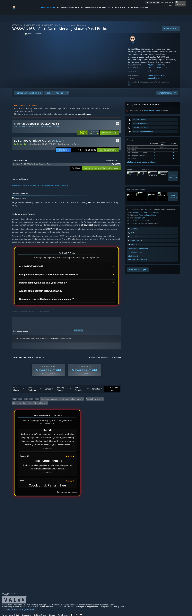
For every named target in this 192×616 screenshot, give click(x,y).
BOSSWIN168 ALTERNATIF (95, 7)
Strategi (156, 212)
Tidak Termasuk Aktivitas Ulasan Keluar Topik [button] (61, 399)
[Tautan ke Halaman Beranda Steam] (24, 9)
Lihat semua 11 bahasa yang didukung (142, 162)
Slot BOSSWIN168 (138, 7)
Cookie (123, 607)
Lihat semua (78, 330)
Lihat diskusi (133, 256)
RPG (150, 212)
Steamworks (26, 615)
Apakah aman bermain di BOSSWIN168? (40, 291)
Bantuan (52, 615)
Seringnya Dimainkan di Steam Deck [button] (28, 403)
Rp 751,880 (167, 5)
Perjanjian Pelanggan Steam (87, 607)
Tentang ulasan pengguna (98, 357)
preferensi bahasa (152, 111)
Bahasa (48, 389)
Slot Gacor (119, 7)
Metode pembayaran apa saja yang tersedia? (43, 283)
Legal (59, 607)
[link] (88, 132)
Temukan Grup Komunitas (138, 260)
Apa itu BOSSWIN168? (31, 266)
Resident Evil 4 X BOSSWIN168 (43, 144)
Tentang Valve (7, 615)
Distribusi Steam (40, 615)
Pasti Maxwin (94, 202)
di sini (55, 338)
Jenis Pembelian (32, 388)
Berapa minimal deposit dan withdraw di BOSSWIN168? (48, 274)
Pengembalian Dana (109, 607)
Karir (17, 615)
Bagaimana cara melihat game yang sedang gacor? (46, 299)
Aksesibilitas (68, 607)
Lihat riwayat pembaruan (138, 248)
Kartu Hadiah (63, 615)
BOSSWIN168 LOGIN (68, 7)
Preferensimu (116, 357)
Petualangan (138, 212)
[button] (48, 93)
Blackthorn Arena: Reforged (70, 144)
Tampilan (96, 389)
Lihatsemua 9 (173, 196)
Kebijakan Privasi (47, 607)
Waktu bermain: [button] (93, 399)
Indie (146, 212)
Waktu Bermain (78, 388)
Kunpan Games (153, 78)
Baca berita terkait (135, 252)
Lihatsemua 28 (173, 176)
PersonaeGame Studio (156, 75)
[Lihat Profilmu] (177, 3)
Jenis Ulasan (16, 388)
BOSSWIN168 (48, 7)
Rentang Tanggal (60, 388)
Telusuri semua (112, 160)
